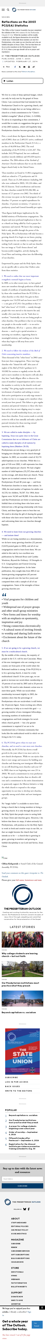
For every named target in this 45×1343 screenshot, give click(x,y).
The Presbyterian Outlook (22, 56)
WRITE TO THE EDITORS (18, 1091)
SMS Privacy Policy (19, 1230)
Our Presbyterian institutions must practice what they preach (20, 984)
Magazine (17, 1239)
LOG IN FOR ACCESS (16, 1082)
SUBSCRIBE (11, 1077)
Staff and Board (19, 1223)
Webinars (15, 1279)
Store (15, 1267)
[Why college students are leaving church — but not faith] (22, 940)
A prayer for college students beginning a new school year (22, 1127)
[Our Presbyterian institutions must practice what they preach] (22, 970)
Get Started (36, 1324)
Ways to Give (17, 1300)
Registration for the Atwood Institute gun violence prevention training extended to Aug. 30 (24, 1146)
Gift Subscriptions (20, 1255)
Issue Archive (17, 1262)
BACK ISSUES (12, 1086)
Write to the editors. (28, 72)
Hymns (14, 1276)
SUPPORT (16, 1292)
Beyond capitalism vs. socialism (19, 1012)
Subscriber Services (20, 1251)
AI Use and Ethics (19, 1234)
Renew (14, 1247)
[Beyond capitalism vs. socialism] (22, 999)
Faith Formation (19, 1283)
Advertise (16, 1304)
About (15, 1218)
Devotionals (17, 1272)
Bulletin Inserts (19, 1287)
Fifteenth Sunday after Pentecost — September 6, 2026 (24, 1139)
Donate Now (17, 1297)
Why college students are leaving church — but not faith (20, 955)
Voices (6, 17)
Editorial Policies (19, 1226)
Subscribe (22, 1186)
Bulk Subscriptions (20, 1258)
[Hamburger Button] (3, 10)
